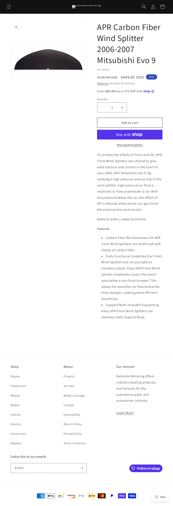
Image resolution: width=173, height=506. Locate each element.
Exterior (16, 424)
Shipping (102, 83)
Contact (69, 405)
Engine (15, 376)
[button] (9, 6)
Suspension (18, 386)
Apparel (16, 443)
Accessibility (72, 414)
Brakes (15, 405)
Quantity (102, 99)
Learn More (124, 413)
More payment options (130, 144)
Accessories (18, 434)
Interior (16, 414)
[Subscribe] (81, 468)
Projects (69, 376)
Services (69, 386)
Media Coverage (74, 395)
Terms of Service (75, 443)
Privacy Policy (73, 434)
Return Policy (73, 424)
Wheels (15, 395)
